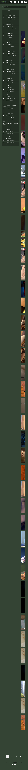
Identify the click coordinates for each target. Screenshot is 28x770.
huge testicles (9, 94)
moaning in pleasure (11, 105)
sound (7, 24)
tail (6, 138)
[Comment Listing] (15, 3)
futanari (8, 82)
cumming (8, 69)
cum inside (8, 64)
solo (7, 129)
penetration (9, 111)
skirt (7, 127)
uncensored (9, 142)
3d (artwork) (9, 15)
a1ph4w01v (9, 35)
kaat (7, 10)
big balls (8, 44)
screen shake (9, 117)
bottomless (8, 51)
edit (7, 22)
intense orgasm (10, 98)
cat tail (7, 58)
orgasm (8, 108)
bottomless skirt (10, 53)
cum (7, 62)
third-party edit (9, 28)
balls (7, 42)
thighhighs (8, 140)
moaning (8, 103)
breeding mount (10, 55)
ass (7, 40)
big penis (8, 46)
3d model (8, 33)
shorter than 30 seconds (12, 123)
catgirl (7, 60)
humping (8, 96)
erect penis (8, 73)
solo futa (8, 133)
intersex (8, 100)
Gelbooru (16, 760)
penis (7, 113)
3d (6, 13)
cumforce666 (9, 67)
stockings (8, 136)
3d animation (9, 17)
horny (7, 87)
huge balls (8, 89)
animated (8, 19)
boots (7, 49)
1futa (7, 31)
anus (7, 37)
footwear (8, 80)
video (7, 145)
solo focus (8, 131)
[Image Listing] (11, 3)
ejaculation (8, 71)
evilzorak (8, 78)
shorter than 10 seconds (12, 120)
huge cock (8, 91)
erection (8, 76)
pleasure (8, 115)
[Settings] (22, 3)
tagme (7, 26)
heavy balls (8, 85)
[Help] (25, 3)
